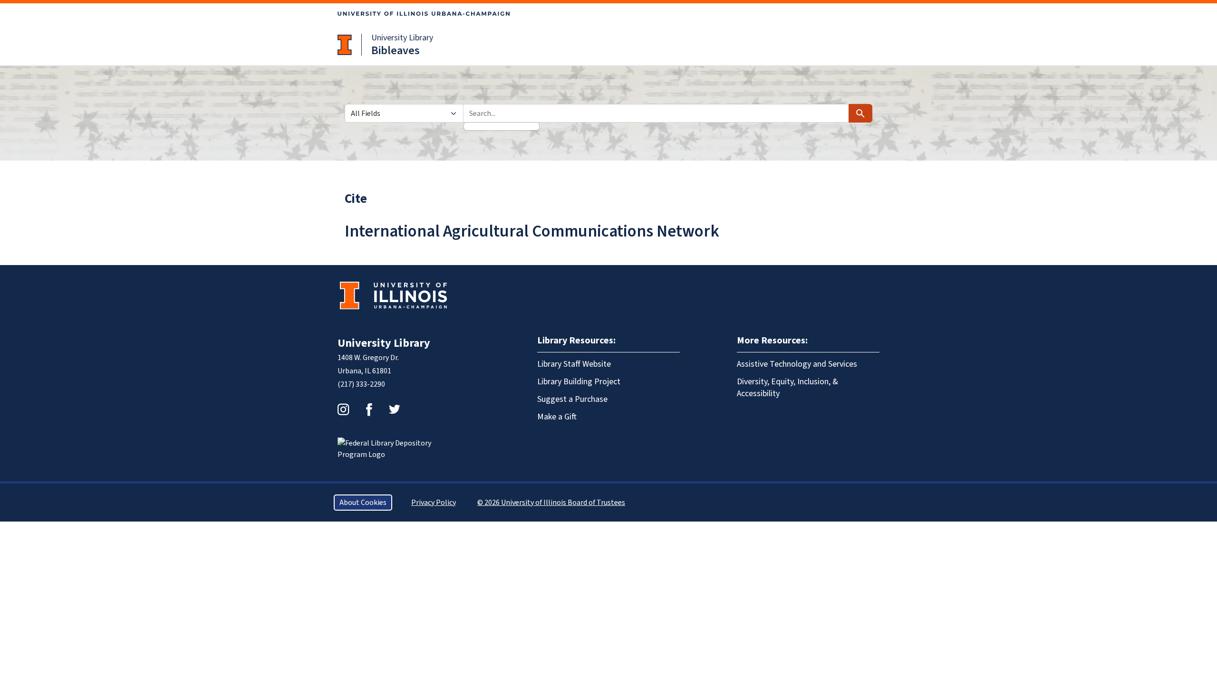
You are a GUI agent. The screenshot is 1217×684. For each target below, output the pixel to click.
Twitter (394, 409)
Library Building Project (578, 382)
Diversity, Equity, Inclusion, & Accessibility (787, 387)
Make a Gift (557, 417)
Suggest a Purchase (572, 399)
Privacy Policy (433, 502)
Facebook (368, 409)
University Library (402, 38)
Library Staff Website (574, 364)
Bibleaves (395, 50)
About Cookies (362, 502)
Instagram (343, 409)
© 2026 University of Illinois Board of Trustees (551, 502)
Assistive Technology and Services (797, 364)
